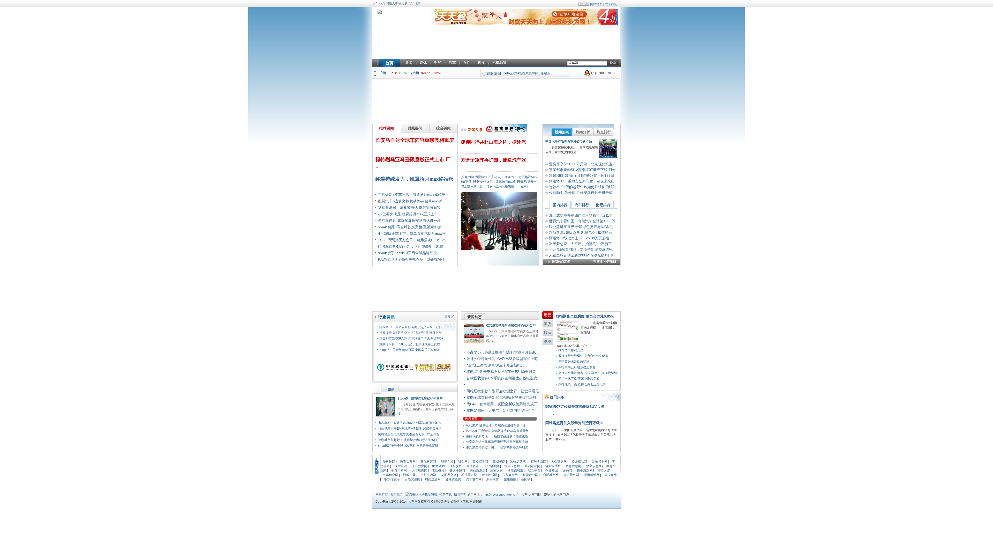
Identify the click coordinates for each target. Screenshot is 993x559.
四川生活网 (428, 475)
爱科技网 (389, 462)
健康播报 (510, 479)
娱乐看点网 (571, 475)
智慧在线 (447, 462)
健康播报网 (457, 470)
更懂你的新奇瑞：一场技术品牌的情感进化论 (497, 436)
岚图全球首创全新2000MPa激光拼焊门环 (582, 255)
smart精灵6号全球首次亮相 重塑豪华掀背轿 (408, 445)
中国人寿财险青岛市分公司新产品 (568, 141)
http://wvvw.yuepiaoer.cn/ (500, 494)
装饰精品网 (579, 462)
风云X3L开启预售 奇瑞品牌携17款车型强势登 (497, 431)
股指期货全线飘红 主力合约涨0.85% (585, 316)
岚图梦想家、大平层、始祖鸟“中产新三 (580, 244)
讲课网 (463, 462)
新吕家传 (492, 479)
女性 (466, 63)
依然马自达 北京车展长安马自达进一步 (409, 220)
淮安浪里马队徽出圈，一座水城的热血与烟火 (497, 447)
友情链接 (438, 470)
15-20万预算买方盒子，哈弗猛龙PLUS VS (412, 240)
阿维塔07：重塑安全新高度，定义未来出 (582, 181)
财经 (437, 63)
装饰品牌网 (518, 462)
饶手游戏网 (584, 470)
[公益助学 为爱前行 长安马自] (481, 177)
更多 (448, 316)
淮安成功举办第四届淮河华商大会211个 (581, 215)
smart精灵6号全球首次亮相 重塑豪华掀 (409, 227)
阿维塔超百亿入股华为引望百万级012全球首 (408, 434)
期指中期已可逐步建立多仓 (577, 367)
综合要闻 (443, 128)
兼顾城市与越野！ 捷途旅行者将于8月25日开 (409, 440)
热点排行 (604, 132)
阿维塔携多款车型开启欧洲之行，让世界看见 (503, 391)
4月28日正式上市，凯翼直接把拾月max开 (412, 233)
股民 (547, 332)
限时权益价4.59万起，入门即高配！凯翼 (410, 246)
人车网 (413, 501)
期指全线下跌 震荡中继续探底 (578, 378)
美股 (547, 324)
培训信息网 (512, 466)
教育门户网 (399, 470)
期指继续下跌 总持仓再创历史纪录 (582, 384)
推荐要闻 (386, 128)
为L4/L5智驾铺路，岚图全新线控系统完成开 (502, 404)
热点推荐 (471, 419)
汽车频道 (499, 63)
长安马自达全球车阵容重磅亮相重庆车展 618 (497, 442)
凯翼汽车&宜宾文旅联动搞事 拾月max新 (410, 201)
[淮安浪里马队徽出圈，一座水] (507, 186)
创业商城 (551, 470)
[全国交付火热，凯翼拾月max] (494, 181)
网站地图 (596, 4)
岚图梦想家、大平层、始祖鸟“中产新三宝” (500, 410)
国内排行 (560, 205)
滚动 (391, 390)
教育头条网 (408, 462)
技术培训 (400, 466)
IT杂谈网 (456, 466)
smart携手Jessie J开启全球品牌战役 (407, 253)
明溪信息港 (392, 479)
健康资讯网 (453, 479)
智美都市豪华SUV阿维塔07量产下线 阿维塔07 (411, 338)
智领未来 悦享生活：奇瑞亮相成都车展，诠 (496, 425)
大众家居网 (559, 462)
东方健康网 (510, 475)
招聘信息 (445, 494)
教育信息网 (593, 466)
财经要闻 (415, 128)
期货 (547, 315)
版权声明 (460, 494)
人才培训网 (419, 470)
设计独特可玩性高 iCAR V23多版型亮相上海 (502, 359)
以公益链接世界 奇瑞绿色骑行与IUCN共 (581, 227)
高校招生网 (480, 462)
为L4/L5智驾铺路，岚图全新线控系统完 (581, 249)
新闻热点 (562, 132)
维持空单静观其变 (570, 350)
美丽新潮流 (477, 470)
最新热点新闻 (561, 261)
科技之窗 (603, 470)
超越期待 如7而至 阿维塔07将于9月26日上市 (410, 333)
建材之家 (496, 470)
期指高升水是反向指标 (573, 361)
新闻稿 (525, 479)
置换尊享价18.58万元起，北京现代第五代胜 (409, 344)
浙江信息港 (515, 470)
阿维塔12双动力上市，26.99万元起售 (579, 238)
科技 (481, 63)
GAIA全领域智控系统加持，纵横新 (526, 73)
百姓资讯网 (412, 479)
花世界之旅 (448, 475)
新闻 (408, 63)
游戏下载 (409, 475)
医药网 (567, 470)
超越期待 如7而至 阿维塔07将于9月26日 (581, 175)
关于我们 (396, 494)
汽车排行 (582, 205)
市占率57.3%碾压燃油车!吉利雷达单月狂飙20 (409, 423)
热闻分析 (583, 132)
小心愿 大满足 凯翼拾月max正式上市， (409, 214)
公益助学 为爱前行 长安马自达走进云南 (581, 192)
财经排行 (603, 205)
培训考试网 (532, 466)
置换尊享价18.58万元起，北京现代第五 (581, 164)
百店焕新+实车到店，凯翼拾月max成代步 (411, 195)
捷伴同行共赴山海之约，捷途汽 (493, 142)
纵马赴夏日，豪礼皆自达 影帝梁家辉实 (409, 207)
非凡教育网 (419, 466)
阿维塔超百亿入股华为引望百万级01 (574, 423)
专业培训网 (491, 466)
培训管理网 (553, 466)
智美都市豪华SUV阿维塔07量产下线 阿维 (582, 170)
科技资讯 (473, 466)
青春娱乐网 (489, 475)
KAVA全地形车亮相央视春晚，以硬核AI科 (411, 259)
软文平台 (534, 470)
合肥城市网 (551, 475)
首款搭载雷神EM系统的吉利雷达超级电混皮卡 (410, 428)
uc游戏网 (438, 466)
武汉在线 (610, 475)
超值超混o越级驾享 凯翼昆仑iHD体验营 (580, 232)
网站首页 (381, 494)
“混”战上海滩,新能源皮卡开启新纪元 (495, 365)
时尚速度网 (433, 479)
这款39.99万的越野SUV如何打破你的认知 (582, 187)
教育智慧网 (573, 466)
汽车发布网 (474, 479)
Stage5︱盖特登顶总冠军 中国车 (420, 398)
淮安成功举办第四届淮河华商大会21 (511, 325)
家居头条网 (538, 462)
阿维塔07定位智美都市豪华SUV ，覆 (575, 406)
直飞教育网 (428, 462)
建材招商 (499, 462)
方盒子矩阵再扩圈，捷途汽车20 (493, 160)
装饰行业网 (599, 462)
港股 (547, 341)
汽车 (452, 63)
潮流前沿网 (591, 475)
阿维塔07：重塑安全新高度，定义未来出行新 (410, 327)
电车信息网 (390, 475)
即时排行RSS (606, 261)
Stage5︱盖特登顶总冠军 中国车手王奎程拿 (409, 350)
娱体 (423, 63)
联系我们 (611, 4)
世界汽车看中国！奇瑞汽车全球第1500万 (582, 221)
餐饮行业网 (530, 475)
